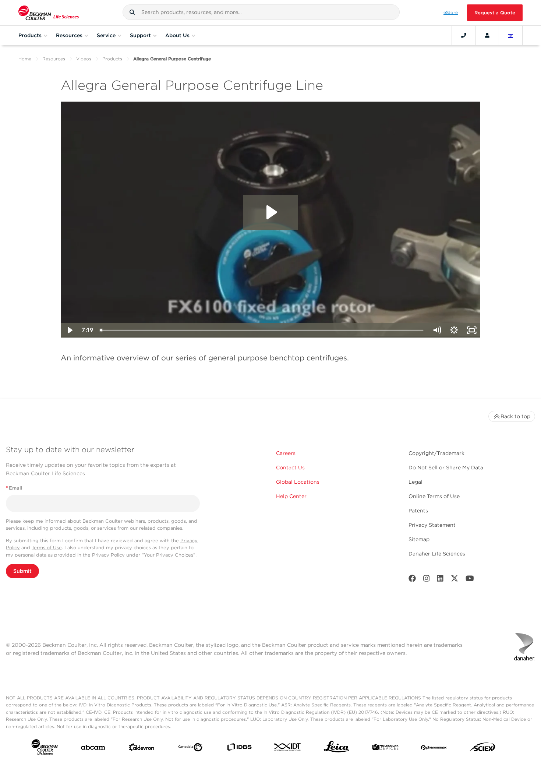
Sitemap (419, 539)
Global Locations (297, 482)
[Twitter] (454, 579)
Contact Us (290, 467)
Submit (22, 571)
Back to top (515, 416)
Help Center (291, 496)
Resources (53, 58)
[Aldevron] (141, 748)
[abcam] (93, 748)
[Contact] (463, 35)
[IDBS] (239, 748)
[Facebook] (412, 579)
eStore (450, 12)
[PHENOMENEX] (434, 749)
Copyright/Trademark (436, 453)
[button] (132, 12)
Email (14, 488)
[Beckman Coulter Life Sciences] (48, 12)
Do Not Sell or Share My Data (446, 467)
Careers (286, 453)
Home (24, 58)
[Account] (487, 35)
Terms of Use (47, 547)
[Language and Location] (511, 35)
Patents (418, 511)
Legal (415, 482)
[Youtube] (470, 579)
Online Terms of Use (434, 496)
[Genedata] (190, 748)
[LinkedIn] (440, 579)
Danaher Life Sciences (437, 554)
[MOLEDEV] (385, 749)
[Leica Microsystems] (336, 748)
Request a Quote (494, 12)
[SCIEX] (482, 749)
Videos (83, 58)
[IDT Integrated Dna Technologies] (287, 748)
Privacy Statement (432, 525)
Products (112, 58)
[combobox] (261, 12)
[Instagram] (426, 579)
